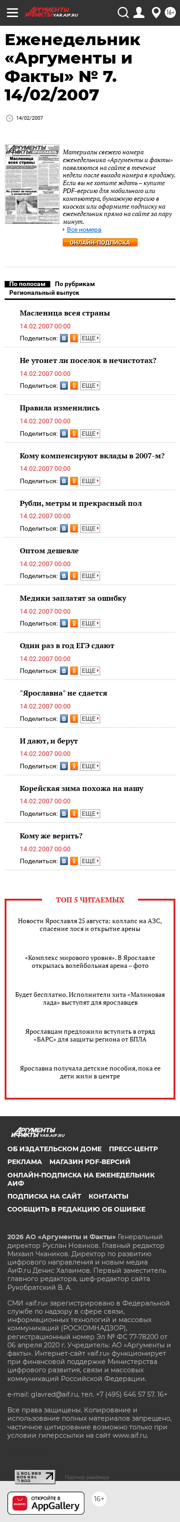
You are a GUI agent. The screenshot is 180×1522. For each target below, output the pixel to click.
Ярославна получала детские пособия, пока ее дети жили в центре (90, 1072)
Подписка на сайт (44, 1196)
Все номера (84, 229)
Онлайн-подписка (100, 242)
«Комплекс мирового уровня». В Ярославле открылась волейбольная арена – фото (90, 961)
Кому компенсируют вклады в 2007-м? (92, 456)
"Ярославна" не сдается (63, 693)
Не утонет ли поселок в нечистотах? (88, 360)
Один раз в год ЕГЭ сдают (67, 645)
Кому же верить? (51, 836)
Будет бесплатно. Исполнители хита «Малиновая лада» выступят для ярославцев (90, 998)
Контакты (108, 1196)
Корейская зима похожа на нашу (81, 788)
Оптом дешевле (49, 550)
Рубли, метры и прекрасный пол (81, 503)
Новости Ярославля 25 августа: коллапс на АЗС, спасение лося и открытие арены (90, 924)
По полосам (27, 283)
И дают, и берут (49, 741)
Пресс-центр (133, 1149)
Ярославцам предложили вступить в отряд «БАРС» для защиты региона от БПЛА (90, 1035)
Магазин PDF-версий (90, 1162)
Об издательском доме (54, 1149)
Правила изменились (60, 408)
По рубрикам (75, 283)
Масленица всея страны (65, 313)
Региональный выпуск (44, 292)
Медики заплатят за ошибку (73, 598)
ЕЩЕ (89, 338)
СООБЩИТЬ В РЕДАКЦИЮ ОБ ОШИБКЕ (76, 1209)
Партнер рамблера (87, 1477)
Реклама (24, 1162)
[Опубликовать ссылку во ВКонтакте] (64, 338)
